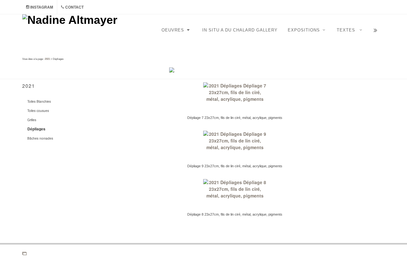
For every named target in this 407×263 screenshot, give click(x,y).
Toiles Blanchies (39, 101)
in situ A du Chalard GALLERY (240, 30)
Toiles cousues (38, 110)
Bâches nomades (40, 138)
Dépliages (36, 129)
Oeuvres (174, 30)
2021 (47, 59)
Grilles (31, 120)
